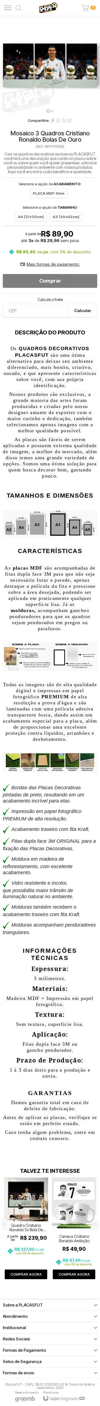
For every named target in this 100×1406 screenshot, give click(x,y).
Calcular (82, 310)
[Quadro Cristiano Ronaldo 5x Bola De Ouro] (26, 1229)
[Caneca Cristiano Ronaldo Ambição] (74, 1229)
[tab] (47, 110)
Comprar (50, 281)
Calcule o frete (50, 300)
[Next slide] (94, 65)
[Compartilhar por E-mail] (69, 120)
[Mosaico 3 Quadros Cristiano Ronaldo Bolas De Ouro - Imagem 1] (50, 65)
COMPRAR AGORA (26, 1274)
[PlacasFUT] (48, 7)
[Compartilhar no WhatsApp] (58, 120)
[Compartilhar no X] (64, 120)
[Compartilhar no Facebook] (53, 120)
